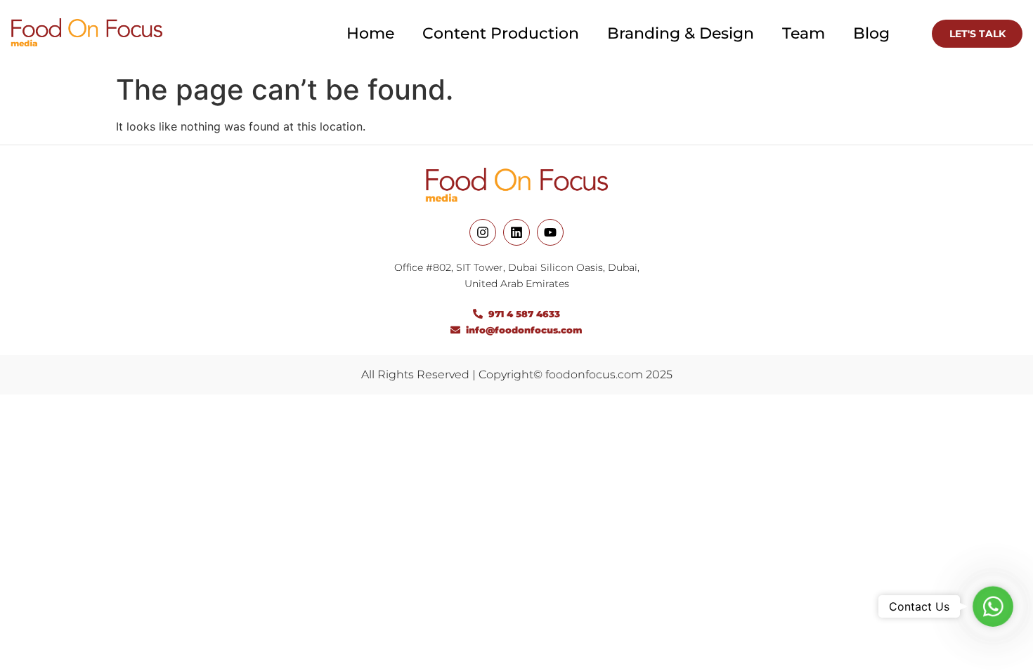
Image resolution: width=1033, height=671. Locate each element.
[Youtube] (550, 232)
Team (803, 33)
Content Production (500, 33)
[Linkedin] (516, 232)
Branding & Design (680, 33)
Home (370, 33)
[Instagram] (482, 232)
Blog (871, 33)
